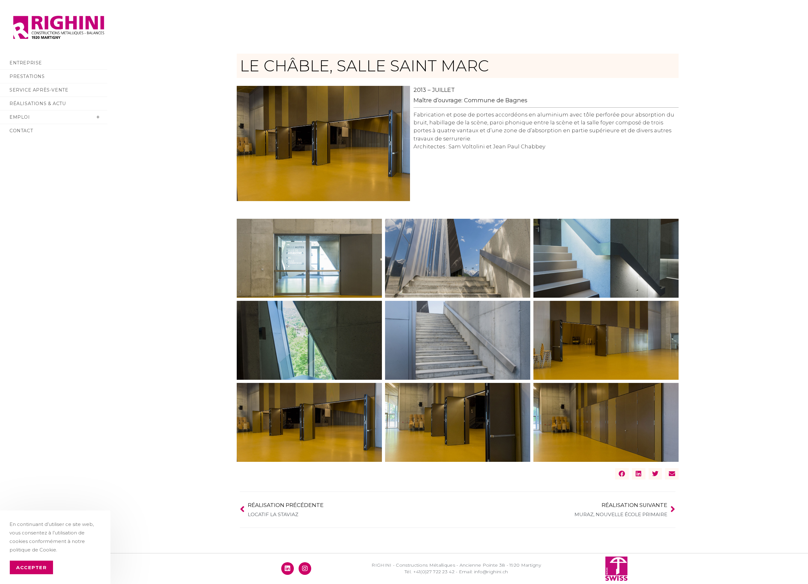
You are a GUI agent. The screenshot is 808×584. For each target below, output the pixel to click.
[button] (622, 474)
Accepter (31, 567)
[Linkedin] (287, 568)
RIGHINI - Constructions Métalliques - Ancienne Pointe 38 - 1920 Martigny (456, 565)
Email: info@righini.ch (483, 572)
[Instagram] (305, 568)
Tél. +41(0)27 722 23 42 (430, 572)
